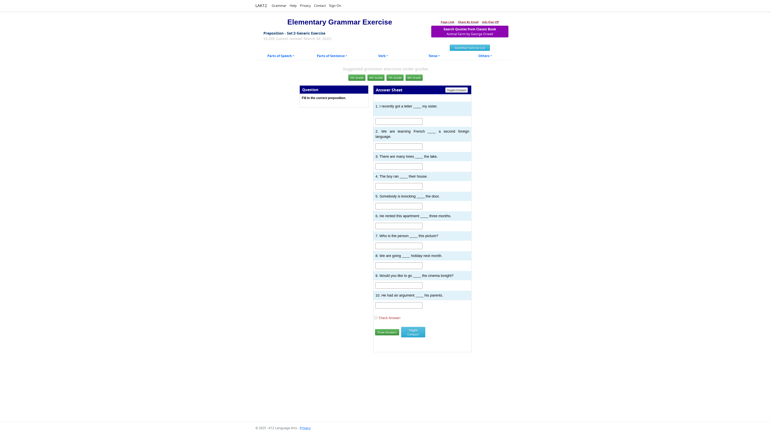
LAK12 (261, 5)
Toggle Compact (456, 90)
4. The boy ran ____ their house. (401, 176)
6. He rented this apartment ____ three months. (413, 216)
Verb (382, 56)
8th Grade (414, 78)
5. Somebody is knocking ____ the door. (407, 196)
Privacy (305, 5)
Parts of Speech (279, 56)
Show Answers (387, 332)
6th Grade (376, 78)
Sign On (335, 5)
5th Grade (357, 78)
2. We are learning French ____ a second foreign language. (422, 134)
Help (293, 5)
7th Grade (395, 78)
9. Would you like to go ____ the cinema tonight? (414, 276)
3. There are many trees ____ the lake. (406, 157)
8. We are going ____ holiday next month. (408, 256)
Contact (320, 5)
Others (484, 56)
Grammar (279, 5)
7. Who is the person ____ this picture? (406, 236)
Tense (433, 56)
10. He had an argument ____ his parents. (409, 295)
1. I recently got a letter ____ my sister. (406, 106)
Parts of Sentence (331, 56)
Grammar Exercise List (470, 48)
